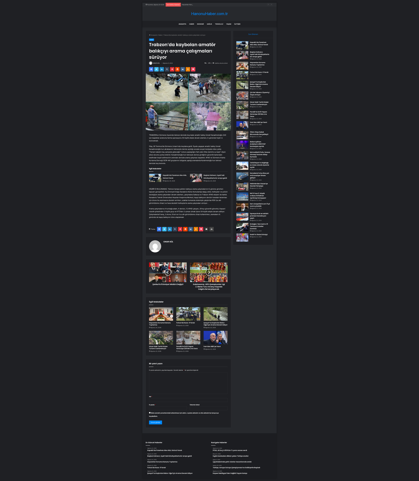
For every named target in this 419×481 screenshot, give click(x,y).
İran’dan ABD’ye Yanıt (212, 346)
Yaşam (228, 24)
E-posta (152, 405)
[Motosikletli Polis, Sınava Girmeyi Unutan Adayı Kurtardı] (242, 155)
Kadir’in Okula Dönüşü (259, 234)
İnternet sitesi (195, 405)
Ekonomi (200, 24)
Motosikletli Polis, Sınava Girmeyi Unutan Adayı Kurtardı (260, 154)
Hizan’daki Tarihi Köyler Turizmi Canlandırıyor (158, 347)
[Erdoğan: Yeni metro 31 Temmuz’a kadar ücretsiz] (242, 227)
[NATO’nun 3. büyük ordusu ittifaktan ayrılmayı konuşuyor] (242, 196)
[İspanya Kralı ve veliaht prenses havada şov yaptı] (242, 216)
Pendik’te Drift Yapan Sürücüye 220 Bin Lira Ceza (187, 347)
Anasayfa (182, 24)
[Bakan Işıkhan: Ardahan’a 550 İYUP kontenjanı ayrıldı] (242, 145)
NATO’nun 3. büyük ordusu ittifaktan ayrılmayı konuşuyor (258, 195)
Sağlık (209, 24)
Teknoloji (219, 24)
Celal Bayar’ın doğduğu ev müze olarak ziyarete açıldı (259, 165)
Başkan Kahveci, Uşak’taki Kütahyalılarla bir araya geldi (259, 54)
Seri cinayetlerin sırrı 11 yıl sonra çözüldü (260, 205)
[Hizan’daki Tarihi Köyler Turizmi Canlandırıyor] (161, 337)
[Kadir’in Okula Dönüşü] (242, 237)
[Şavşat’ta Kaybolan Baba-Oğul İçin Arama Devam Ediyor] (216, 314)
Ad (150, 396)
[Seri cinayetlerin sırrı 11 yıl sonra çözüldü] (242, 207)
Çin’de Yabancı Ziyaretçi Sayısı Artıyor (260, 93)
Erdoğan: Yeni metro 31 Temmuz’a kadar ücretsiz (259, 226)
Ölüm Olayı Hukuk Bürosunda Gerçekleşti (259, 133)
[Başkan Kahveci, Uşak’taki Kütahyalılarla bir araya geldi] (196, 178)
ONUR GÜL (156, 63)
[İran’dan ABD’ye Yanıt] (216, 337)
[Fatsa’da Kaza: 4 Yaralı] (188, 314)
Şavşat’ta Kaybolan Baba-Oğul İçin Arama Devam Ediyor (216, 324)
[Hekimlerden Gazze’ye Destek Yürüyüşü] (242, 187)
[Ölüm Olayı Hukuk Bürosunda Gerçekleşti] (242, 135)
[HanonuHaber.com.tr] (209, 13)
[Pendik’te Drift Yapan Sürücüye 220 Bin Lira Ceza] (188, 337)
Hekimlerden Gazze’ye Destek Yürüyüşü (259, 185)
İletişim (237, 24)
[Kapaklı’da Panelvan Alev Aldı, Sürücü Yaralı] (155, 178)
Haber (191, 24)
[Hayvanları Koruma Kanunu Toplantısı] (161, 314)
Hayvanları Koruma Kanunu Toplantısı (194, 4)
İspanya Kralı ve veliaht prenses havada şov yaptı (259, 215)
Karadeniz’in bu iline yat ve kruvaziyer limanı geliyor (259, 175)
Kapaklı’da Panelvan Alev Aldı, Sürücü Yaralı (259, 43)
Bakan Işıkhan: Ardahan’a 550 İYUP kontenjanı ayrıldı (258, 144)
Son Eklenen (253, 34)
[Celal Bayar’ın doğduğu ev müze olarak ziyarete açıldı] (242, 166)
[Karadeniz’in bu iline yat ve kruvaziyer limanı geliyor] (242, 176)
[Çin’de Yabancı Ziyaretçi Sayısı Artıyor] (242, 95)
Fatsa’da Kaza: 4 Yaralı (185, 323)
